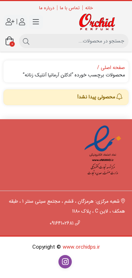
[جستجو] (26, 41)
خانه (89, 8)
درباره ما (46, 8)
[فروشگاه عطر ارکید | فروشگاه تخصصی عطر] (99, 21)
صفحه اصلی (113, 67)
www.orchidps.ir (81, 247)
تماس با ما (70, 8)
